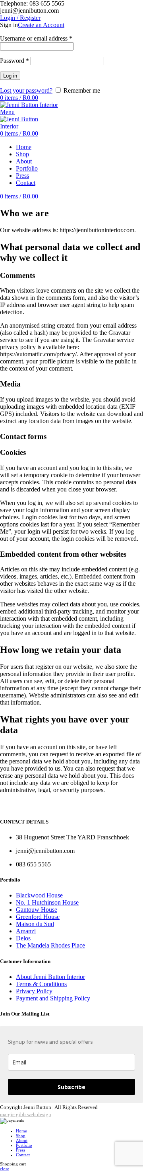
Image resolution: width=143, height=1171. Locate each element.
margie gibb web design (25, 1114)
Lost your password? (26, 90)
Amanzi (26, 931)
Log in (10, 76)
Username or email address (36, 38)
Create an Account (41, 24)
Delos (23, 938)
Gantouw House (36, 909)
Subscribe (71, 1087)
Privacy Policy (34, 991)
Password (14, 60)
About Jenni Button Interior (50, 976)
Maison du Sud (35, 923)
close (4, 1168)
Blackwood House (39, 895)
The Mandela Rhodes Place (50, 945)
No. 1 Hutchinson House (47, 902)
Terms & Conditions (41, 984)
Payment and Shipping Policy (53, 998)
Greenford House (38, 916)
